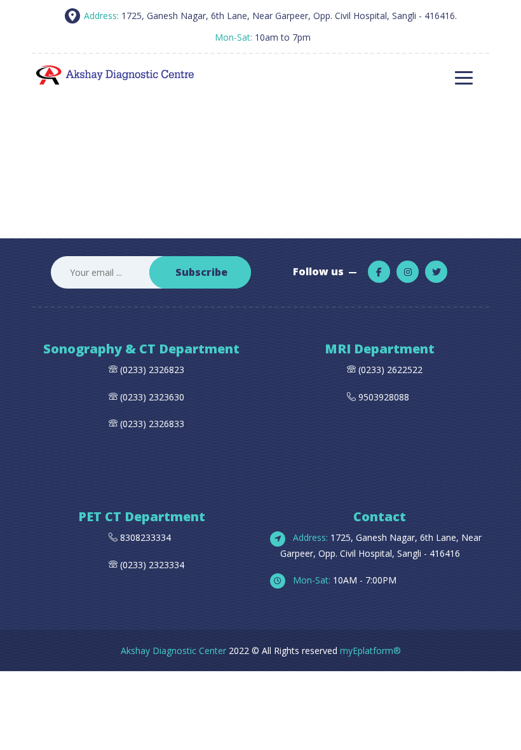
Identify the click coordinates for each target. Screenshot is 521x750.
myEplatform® (370, 650)
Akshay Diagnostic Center (173, 650)
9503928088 (383, 397)
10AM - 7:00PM (343, 580)
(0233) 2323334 (151, 565)
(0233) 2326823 (152, 370)
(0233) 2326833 (151, 424)
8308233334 (144, 537)
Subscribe (201, 272)
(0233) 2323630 (152, 397)
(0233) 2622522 (390, 370)
